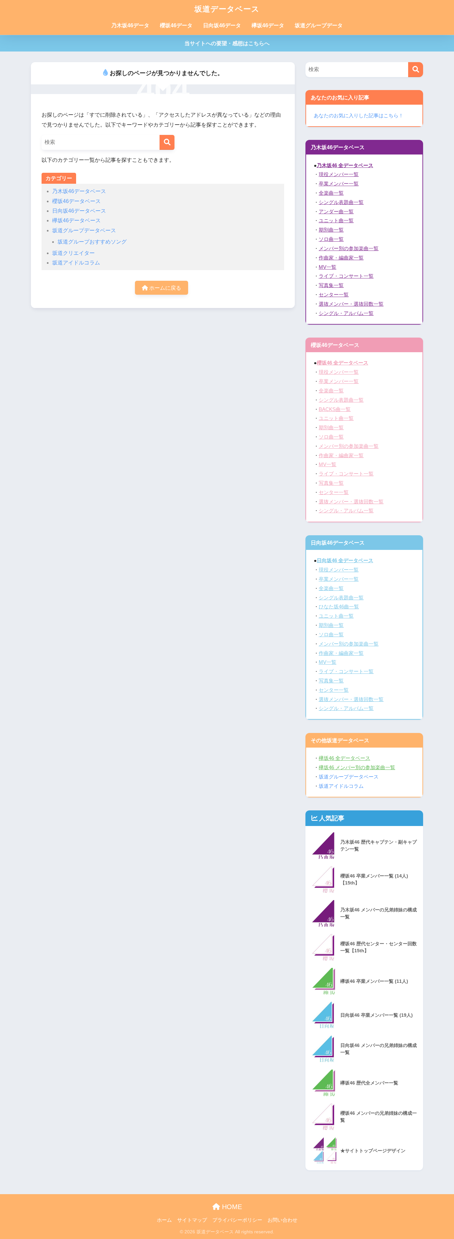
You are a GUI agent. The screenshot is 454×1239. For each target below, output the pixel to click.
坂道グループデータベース (84, 230)
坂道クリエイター (73, 253)
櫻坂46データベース (76, 201)
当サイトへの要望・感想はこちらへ (227, 43)
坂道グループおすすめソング (92, 242)
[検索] (167, 142)
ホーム (164, 1220)
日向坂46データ (222, 25)
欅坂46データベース (76, 220)
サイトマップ (192, 1220)
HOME (231, 1206)
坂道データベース (227, 9)
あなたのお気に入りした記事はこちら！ (358, 115)
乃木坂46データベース (79, 191)
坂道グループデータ (319, 25)
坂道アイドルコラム (76, 262)
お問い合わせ (282, 1220)
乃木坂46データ (130, 25)
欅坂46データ (268, 25)
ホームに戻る (164, 288)
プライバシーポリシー (237, 1220)
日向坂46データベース (79, 211)
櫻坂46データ (176, 25)
